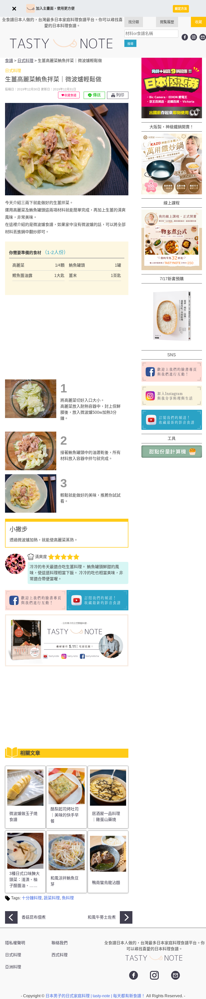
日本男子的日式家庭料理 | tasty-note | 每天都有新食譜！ (95, 996)
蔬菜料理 (52, 898)
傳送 (96, 95)
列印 (119, 95)
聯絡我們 (60, 943)
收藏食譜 (70, 95)
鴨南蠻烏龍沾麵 (106, 882)
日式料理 (13, 955)
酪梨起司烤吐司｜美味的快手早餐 (64, 815)
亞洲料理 (13, 967)
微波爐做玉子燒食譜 (23, 816)
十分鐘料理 (32, 898)
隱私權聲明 (15, 943)
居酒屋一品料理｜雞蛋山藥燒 (106, 816)
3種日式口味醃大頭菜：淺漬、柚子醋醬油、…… (24, 879)
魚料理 (68, 898)
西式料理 (60, 955)
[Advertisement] (47, 330)
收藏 (198, 22)
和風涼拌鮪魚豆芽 (64, 881)
